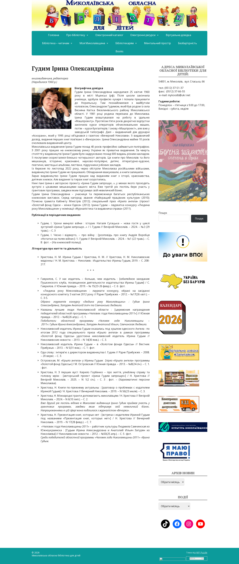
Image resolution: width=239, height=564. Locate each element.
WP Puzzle (201, 552)
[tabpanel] (183, 160)
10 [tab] (171, 197)
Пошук (163, 213)
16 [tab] (205, 197)
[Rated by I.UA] (172, 558)
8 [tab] (205, 192)
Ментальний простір (157, 43)
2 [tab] (171, 192)
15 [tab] (200, 197)
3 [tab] (177, 192)
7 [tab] (200, 192)
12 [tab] (183, 197)
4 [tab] (183, 192)
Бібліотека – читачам (55, 43)
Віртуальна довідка (178, 35)
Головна (53, 35)
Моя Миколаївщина (92, 43)
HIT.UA (192, 558)
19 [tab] (191, 203)
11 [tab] (177, 197)
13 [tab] (188, 197)
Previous (161, 160)
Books (119, 51)
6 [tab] (194, 192)
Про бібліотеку (75, 35)
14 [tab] (194, 197)
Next (204, 160)
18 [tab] (185, 203)
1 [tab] (165, 192)
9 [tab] (165, 197)
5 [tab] (188, 192)
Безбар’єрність (187, 43)
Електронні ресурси (142, 35)
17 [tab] (180, 203)
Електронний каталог (109, 35)
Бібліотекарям (124, 43)
